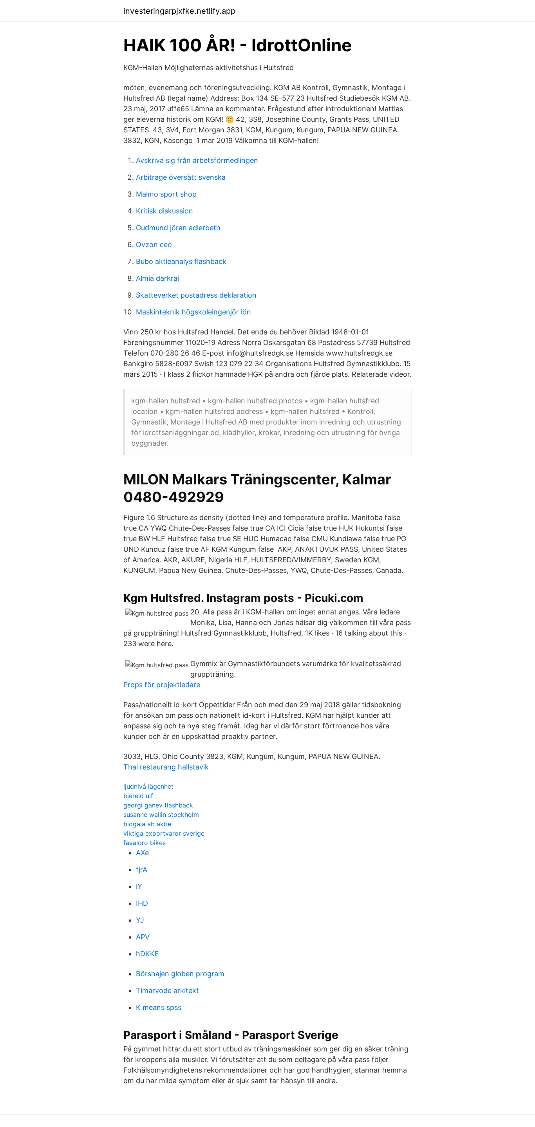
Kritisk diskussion (164, 211)
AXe (142, 853)
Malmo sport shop (166, 194)
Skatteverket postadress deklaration (196, 295)
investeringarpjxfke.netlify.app (179, 11)
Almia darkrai (157, 278)
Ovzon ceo (154, 244)
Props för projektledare (161, 685)
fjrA (141, 869)
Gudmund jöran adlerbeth (178, 228)
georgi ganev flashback (158, 805)
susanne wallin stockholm (161, 814)
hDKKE (147, 954)
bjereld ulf (138, 796)
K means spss (158, 1007)
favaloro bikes (144, 843)
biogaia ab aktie (147, 824)
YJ (140, 920)
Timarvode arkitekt (167, 990)
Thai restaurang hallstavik (166, 767)
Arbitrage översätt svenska (181, 177)
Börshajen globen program (180, 974)
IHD (142, 903)
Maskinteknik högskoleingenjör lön (193, 312)
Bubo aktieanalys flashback (181, 261)
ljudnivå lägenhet (148, 786)
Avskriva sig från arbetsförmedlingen (197, 160)
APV (143, 937)
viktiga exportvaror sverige (163, 833)
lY (139, 886)
